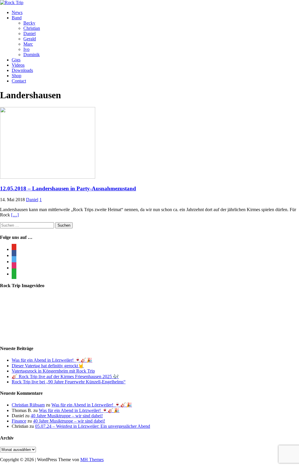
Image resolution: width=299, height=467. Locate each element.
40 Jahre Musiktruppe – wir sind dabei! (67, 415)
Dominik (31, 54)
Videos (18, 65)
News (17, 12)
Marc (28, 44)
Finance (19, 420)
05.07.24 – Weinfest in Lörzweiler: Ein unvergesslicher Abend (92, 426)
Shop (16, 75)
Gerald (29, 38)
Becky (29, 22)
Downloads (22, 70)
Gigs (16, 59)
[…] (15, 214)
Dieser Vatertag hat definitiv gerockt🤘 (48, 365)
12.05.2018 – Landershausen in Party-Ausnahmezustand (68, 188)
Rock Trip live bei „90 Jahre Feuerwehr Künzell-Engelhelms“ (69, 381)
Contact (19, 80)
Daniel (29, 33)
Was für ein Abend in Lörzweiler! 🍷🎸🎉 (52, 360)
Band (17, 17)
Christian (31, 28)
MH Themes (92, 459)
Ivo (26, 49)
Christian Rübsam (28, 404)
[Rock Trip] (11, 2)
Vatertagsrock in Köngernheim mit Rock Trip (53, 370)
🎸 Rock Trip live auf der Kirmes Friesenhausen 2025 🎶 (65, 376)
